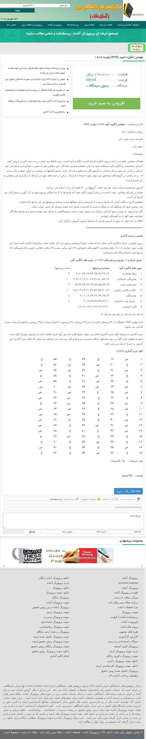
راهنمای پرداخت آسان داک (123, 675)
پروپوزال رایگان (60, 597)
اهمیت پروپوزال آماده (126, 592)
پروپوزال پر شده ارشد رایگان (52, 631)
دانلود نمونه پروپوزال (57, 592)
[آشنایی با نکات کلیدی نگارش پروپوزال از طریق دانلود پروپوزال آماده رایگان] (62, 562)
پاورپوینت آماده (129, 621)
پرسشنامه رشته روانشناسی (128, 507)
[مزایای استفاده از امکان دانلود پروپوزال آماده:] (27, 562)
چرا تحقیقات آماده (128, 607)
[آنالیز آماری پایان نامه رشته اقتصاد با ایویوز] (96, 562)
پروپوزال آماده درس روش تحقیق (51, 607)
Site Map (119, 735)
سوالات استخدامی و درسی (123, 641)
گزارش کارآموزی (128, 636)
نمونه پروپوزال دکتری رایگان (122, 656)
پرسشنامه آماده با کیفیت (124, 617)
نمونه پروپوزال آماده (58, 602)
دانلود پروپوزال (61, 587)
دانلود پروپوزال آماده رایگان (54, 578)
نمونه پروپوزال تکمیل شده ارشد (51, 636)
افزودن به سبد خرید (106, 103)
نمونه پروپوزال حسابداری (55, 621)
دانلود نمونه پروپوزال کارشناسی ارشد (117, 666)
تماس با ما (11, 25)
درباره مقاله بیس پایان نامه (123, 602)
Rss (141, 735)
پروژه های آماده (129, 626)
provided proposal (128, 582)
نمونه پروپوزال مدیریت (56, 617)
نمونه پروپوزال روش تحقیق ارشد (50, 641)
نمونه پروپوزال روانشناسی (54, 626)
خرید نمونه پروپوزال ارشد (123, 651)
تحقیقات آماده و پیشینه (128, 25)
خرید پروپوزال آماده (58, 582)
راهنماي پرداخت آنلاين (54, 112)
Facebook (132, 735)
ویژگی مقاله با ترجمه (126, 597)
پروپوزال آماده (54, 25)
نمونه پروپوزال (130, 612)
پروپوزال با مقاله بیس (32, 25)
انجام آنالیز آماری (59, 656)
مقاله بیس (89, 25)
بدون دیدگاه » (97, 86)
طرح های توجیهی (128, 631)
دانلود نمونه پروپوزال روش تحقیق (50, 651)
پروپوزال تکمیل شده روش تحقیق (119, 670)
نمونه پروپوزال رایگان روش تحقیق (50, 646)
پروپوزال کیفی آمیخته (126, 646)
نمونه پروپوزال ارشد (57, 612)
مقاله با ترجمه (106, 25)
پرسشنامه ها (73, 25)
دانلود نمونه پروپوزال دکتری (122, 661)
